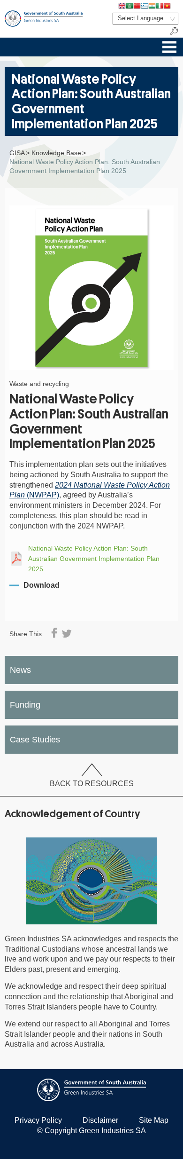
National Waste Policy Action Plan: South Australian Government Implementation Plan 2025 (94, 558)
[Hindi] (152, 5)
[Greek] (144, 5)
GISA (17, 153)
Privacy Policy (38, 1120)
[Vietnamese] (167, 5)
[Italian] (159, 5)
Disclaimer (100, 1120)
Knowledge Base (56, 153)
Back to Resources (92, 783)
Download (41, 585)
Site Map (153, 1120)
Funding (25, 705)
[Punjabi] (174, 5)
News (20, 670)
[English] (122, 5)
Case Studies (35, 739)
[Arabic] (129, 5)
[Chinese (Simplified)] (137, 5)
